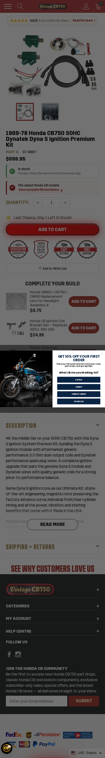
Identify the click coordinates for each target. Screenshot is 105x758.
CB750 (78, 379)
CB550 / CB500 (79, 394)
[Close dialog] (102, 353)
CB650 (78, 387)
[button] (6, 748)
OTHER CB (79, 401)
